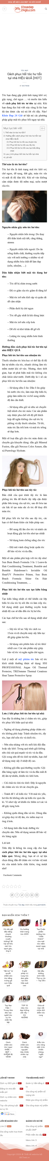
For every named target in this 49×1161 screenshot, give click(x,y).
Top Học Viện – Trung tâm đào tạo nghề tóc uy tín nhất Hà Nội (8, 1013)
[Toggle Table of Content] (41, 128)
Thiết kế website (31, 1154)
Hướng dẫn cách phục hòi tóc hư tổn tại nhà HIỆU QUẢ (23, 137)
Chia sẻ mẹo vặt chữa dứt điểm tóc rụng (41, 1010)
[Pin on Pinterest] (32, 895)
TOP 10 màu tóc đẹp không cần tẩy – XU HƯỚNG (24, 1011)
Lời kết (9, 157)
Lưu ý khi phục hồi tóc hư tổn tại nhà (22, 154)
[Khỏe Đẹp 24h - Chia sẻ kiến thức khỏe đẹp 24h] (24, 9)
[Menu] (4, 9)
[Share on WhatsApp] (12, 895)
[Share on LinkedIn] (37, 895)
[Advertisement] (24, 39)
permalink (42, 905)
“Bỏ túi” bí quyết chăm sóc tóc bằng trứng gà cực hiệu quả (8, 978)
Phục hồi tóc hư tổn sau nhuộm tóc (23, 142)
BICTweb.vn (24, 1157)
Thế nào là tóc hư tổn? (15, 132)
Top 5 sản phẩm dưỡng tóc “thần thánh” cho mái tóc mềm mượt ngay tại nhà (41, 939)
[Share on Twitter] (22, 895)
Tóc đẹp (24, 70)
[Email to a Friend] (27, 895)
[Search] (46, 8)
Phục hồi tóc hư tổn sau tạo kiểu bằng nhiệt (25, 149)
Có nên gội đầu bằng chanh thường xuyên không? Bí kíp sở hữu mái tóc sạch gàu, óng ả (8, 940)
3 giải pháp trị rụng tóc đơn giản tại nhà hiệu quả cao (24, 978)
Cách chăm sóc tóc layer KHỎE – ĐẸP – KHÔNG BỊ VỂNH (8, 1049)
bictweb (25, 86)
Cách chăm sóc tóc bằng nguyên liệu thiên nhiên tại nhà (24, 1049)
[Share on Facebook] (17, 895)
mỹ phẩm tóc (26, 659)
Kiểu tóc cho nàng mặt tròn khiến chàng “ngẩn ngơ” (41, 1049)
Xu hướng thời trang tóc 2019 (24, 931)
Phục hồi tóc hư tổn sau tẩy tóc (22, 145)
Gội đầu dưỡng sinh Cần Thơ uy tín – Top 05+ (41, 976)
